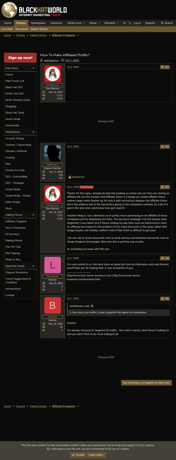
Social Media (13, 119)
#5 (167, 298)
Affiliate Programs (16, 221)
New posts (21, 29)
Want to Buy (13, 259)
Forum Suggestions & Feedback (18, 280)
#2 (167, 146)
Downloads (12, 125)
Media (93, 23)
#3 (167, 187)
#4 (167, 258)
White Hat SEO (15, 93)
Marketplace (38, 23)
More (9, 208)
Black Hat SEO (14, 87)
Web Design (13, 202)
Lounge (10, 295)
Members (110, 23)
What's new (74, 23)
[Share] (162, 67)
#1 (167, 67)
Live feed (7, 29)
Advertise (56, 23)
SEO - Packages (15, 183)
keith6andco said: (80, 306)
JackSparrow (51, 60)
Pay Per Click (13, 247)
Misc (8, 164)
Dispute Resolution (17, 272)
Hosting (10, 157)
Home (7, 23)
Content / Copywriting (18, 145)
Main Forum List (15, 81)
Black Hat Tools (15, 112)
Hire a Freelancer (16, 227)
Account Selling (15, 138)
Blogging (11, 106)
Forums (21, 23)
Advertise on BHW (106, 121)
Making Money (14, 240)
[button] (84, 23)
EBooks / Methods (16, 151)
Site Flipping (13, 253)
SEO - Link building (16, 176)
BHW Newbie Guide (18, 100)
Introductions (13, 288)
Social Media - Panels (18, 195)
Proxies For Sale (15, 170)
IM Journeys (12, 234)
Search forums (39, 29)
